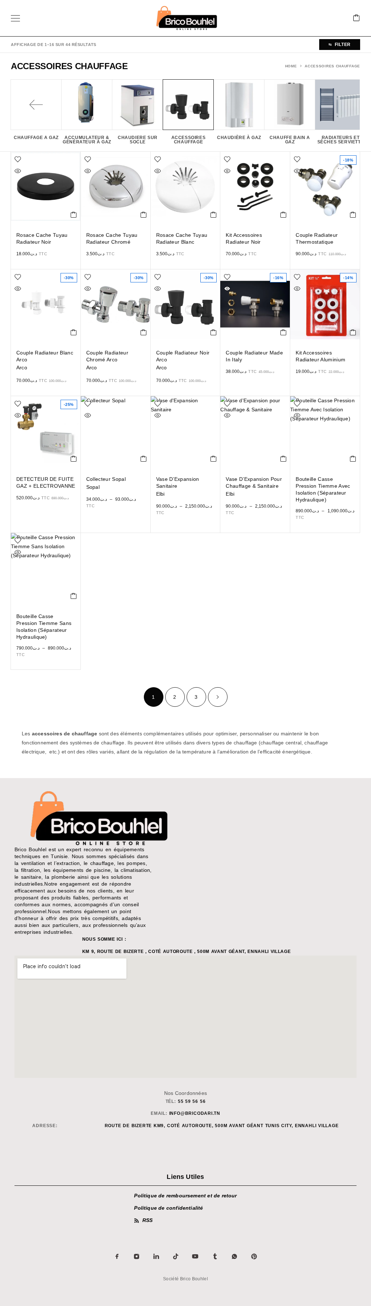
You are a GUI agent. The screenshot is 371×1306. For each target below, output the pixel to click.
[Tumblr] (215, 1256)
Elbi (160, 494)
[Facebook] (117, 1256)
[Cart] (356, 18)
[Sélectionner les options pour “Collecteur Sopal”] (144, 459)
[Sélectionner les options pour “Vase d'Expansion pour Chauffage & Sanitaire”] (283, 459)
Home (291, 66)
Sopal (93, 487)
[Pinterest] (254, 1256)
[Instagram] (136, 1256)
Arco (21, 367)
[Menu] (15, 18)
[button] (74, 215)
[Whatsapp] (234, 1256)
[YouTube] (195, 1256)
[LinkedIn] (156, 1256)
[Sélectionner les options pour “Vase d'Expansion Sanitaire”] (214, 459)
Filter (343, 44)
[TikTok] (176, 1256)
